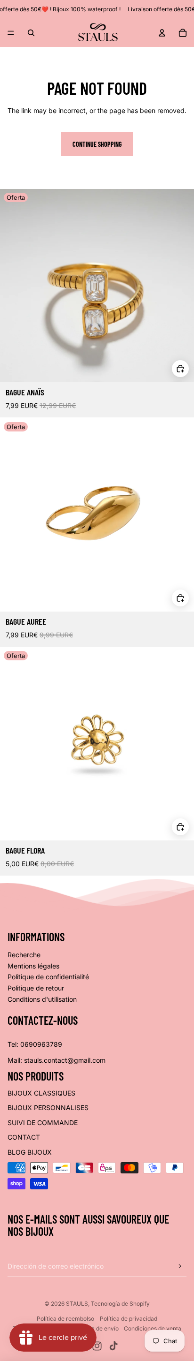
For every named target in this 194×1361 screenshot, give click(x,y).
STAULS (77, 1303)
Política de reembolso (65, 1318)
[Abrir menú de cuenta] (162, 33)
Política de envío (97, 1328)
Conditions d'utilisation (42, 999)
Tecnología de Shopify (120, 1303)
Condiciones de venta (152, 1328)
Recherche (24, 955)
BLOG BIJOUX (30, 1152)
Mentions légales (33, 966)
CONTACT (24, 1137)
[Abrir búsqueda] (31, 33)
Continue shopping (97, 144)
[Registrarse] (178, 1266)
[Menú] (11, 33)
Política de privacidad (128, 1318)
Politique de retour (36, 988)
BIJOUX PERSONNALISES (48, 1107)
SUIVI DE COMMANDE (43, 1123)
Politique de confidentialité (48, 977)
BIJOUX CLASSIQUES (41, 1093)
